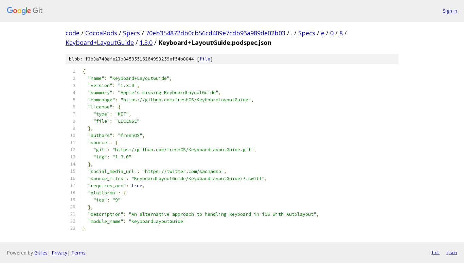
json (451, 252)
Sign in (450, 10)
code (72, 33)
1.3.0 (146, 42)
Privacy (59, 252)
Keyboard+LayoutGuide (100, 42)
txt (435, 252)
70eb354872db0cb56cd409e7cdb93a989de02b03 (215, 33)
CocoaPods (101, 33)
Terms (78, 252)
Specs (131, 33)
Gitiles (41, 252)
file (204, 59)
